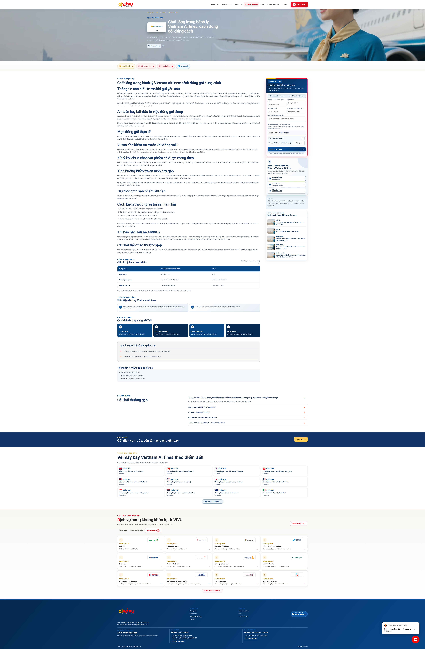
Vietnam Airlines (174, 13)
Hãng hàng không (195, 616)
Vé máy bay (227, 4)
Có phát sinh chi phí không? (198, 412)
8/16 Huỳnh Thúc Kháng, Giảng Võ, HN (184, 638)
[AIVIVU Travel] (125, 4)
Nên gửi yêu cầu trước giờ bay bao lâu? (202, 417)
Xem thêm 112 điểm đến (213, 501)
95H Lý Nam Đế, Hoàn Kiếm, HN (181, 635)
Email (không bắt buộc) (295, 108)
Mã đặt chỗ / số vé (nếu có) (276, 100)
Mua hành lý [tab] (137, 530)
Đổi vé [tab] (123, 530)
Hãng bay (238, 4)
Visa (262, 4)
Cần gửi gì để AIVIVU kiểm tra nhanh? (202, 407)
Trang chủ (214, 4)
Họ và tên (290, 100)
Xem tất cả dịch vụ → (299, 523)
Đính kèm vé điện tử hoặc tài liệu (286, 126)
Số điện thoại (272, 108)
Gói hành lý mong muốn (276, 115)
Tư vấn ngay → (301, 439)
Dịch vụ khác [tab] (153, 530)
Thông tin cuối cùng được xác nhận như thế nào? (206, 423)
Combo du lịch (273, 4)
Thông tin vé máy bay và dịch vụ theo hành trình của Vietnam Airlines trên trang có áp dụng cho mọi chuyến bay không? (233, 398)
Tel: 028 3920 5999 (251, 639)
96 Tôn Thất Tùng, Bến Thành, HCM (255, 635)
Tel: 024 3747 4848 (178, 641)
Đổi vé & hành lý (251, 4)
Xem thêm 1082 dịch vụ (212, 591)
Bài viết (284, 4)
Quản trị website (303, 647)
